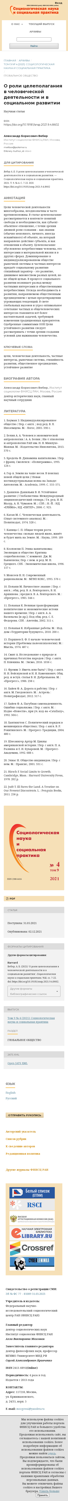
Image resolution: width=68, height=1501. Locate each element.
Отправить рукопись (24, 1115)
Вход (58, 2)
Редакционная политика (23, 1153)
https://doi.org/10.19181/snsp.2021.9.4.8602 (31, 124)
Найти (34, 46)
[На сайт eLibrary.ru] (32, 1239)
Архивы (35, 31)
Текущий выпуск (41, 23)
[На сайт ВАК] (32, 1224)
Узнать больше (49, 1491)
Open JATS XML (18, 1063)
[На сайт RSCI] (32, 1209)
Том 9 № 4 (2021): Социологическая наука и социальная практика (29, 66)
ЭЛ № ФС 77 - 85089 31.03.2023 (25, 1294)
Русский (11, 1098)
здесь (52, 1453)
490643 (28, 151)
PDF (12, 898)
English (11, 1092)
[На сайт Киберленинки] (32, 1269)
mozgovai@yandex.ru (30, 1409)
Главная (10, 60)
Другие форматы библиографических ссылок (28, 991)
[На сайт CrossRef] (32, 1254)
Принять (42, 1495)
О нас (16, 23)
